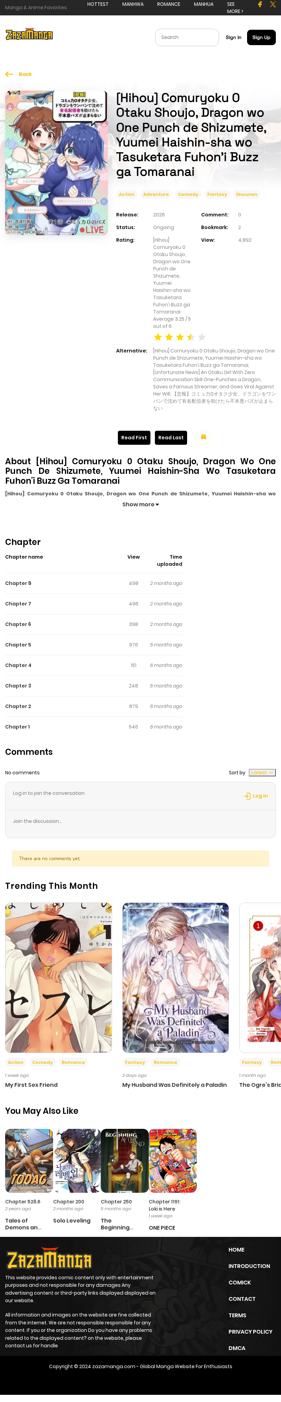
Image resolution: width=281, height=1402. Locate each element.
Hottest (98, 4)
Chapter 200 (68, 1201)
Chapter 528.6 (22, 1201)
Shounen (246, 194)
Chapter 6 (18, 624)
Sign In (234, 37)
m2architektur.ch (140, 1380)
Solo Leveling (71, 1221)
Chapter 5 (18, 644)
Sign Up (261, 37)
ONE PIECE (162, 1228)
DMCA (237, 1348)
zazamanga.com (113, 1366)
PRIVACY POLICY (250, 1332)
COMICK (240, 1282)
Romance (73, 1062)
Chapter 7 (18, 603)
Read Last (171, 437)
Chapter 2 (18, 706)
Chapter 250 (116, 1201)
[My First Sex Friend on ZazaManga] (58, 977)
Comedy (188, 194)
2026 (159, 214)
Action (126, 194)
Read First (134, 437)
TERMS (237, 1315)
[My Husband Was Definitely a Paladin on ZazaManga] (176, 977)
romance (168, 4)
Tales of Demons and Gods (23, 1227)
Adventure (156, 194)
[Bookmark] (203, 437)
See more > (235, 8)
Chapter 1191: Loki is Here (164, 1205)
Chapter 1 (17, 726)
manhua (203, 4)
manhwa (133, 4)
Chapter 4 (18, 665)
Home (236, 1250)
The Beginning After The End (120, 1227)
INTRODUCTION (249, 1266)
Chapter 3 (18, 685)
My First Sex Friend (31, 1085)
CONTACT (242, 1299)
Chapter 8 (18, 583)
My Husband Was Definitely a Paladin (174, 1085)
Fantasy (217, 194)
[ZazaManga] (29, 37)
